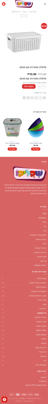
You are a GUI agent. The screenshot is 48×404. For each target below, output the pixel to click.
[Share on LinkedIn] (24, 98)
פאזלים (43, 339)
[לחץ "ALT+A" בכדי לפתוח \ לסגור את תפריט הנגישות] (4, 399)
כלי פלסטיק (16, 11)
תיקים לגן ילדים (40, 365)
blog (44, 213)
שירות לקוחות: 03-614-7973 (36, 385)
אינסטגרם (42, 381)
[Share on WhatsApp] (44, 98)
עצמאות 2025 (41, 334)
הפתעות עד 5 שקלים (38, 291)
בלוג (44, 231)
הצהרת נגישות (41, 239)
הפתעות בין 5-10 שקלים (37, 283)
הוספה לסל (28, 86)
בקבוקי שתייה (41, 278)
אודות (44, 222)
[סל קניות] (3, 4)
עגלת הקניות (41, 256)
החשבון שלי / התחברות (38, 235)
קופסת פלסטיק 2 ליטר (12, 143)
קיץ (45, 360)
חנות (24, 11)
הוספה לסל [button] (36, 149)
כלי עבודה (42, 308)
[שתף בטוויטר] (36, 98)
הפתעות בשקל (41, 287)
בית (45, 226)
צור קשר (43, 261)
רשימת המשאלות (40, 265)
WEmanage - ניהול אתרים (24, 401)
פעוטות (43, 343)
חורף (44, 304)
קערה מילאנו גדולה (36, 143)
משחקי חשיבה (41, 326)
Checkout (42, 218)
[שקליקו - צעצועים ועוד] (24, 4)
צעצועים (43, 356)
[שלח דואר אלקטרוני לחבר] (32, 98)
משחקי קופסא (41, 330)
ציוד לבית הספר (40, 347)
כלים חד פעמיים (40, 248)
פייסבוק (43, 377)
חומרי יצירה (42, 300)
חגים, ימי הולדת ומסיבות (37, 296)
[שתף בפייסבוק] (40, 98)
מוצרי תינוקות (41, 321)
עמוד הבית (32, 11)
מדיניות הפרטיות (40, 252)
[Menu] (45, 4)
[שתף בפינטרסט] (28, 98)
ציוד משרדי (42, 352)
